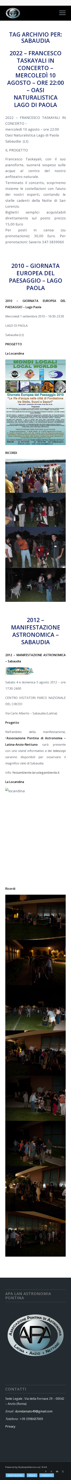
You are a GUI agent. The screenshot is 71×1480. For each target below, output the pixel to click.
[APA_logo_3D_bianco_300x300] (29, 13)
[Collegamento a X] (51, 1471)
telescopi (59, 751)
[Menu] (60, 13)
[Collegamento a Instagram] (63, 1471)
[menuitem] (60, 13)
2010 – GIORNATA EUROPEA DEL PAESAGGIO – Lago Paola (35, 277)
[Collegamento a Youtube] (57, 1471)
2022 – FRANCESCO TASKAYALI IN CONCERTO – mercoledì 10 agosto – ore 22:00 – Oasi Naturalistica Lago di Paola (35, 79)
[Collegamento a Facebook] (46, 1471)
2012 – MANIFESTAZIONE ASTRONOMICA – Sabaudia (35, 631)
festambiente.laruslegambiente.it (35, 772)
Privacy (10, 1426)
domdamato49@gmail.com (33, 1411)
